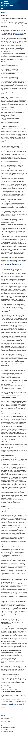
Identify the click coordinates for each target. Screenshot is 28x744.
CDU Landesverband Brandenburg (7, 731)
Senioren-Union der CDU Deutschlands (8, 727)
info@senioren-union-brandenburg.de (14, 34)
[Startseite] (5, 1)
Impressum (3, 736)
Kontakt (2, 738)
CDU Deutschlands (4, 729)
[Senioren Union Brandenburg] (1, 12)
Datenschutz (3, 741)
